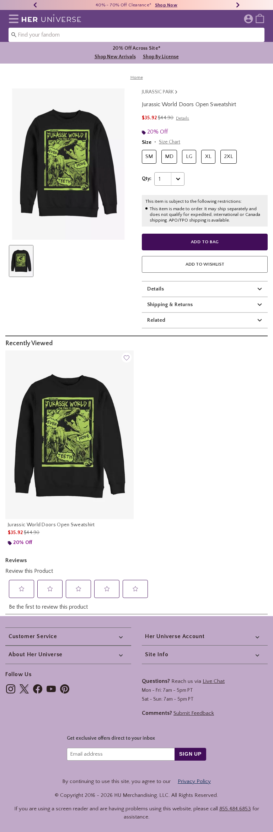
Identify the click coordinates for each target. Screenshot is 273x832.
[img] (10, 689)
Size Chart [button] (169, 142)
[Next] (237, 5)
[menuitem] (259, 18)
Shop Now (166, 4)
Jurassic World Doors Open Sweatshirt (51, 525)
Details (155, 289)
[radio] (149, 157)
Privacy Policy (194, 781)
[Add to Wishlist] (127, 358)
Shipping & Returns (170, 304)
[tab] (21, 261)
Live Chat (214, 681)
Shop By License (161, 57)
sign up (190, 754)
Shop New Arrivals (115, 57)
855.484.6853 (235, 809)
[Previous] (35, 5)
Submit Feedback (193, 713)
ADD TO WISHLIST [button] (205, 264)
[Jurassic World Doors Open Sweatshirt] (69, 434)
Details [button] (182, 118)
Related (156, 320)
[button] (12, 19)
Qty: (146, 178)
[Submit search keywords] (14, 34)
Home (136, 77)
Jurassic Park (158, 92)
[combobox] (136, 35)
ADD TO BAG (205, 241)
